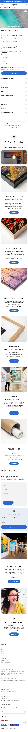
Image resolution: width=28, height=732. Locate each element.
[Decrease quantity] (3, 63)
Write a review (14, 127)
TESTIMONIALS (4, 656)
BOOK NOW (14, 634)
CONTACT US (4, 647)
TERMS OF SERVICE (5, 662)
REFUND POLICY (5, 660)
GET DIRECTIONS (14, 581)
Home (1, 7)
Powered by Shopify (12, 728)
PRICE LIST (3, 653)
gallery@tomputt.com (5, 698)
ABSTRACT (6, 7)
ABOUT (2, 649)
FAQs (2, 651)
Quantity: (3, 61)
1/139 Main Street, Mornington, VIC (8, 691)
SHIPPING (3, 658)
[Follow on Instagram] (5, 717)
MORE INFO (14, 212)
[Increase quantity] (10, 63)
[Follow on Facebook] (2, 717)
